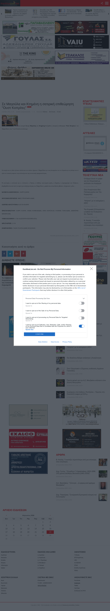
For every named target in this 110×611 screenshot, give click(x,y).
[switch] (81, 303)
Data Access (55, 342)
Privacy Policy (67, 342)
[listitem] (55, 298)
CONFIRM (40, 334)
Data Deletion (42, 342)
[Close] (92, 269)
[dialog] (55, 305)
